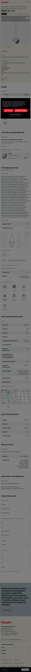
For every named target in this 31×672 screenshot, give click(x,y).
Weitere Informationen (14, 106)
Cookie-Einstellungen (15, 114)
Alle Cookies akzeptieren (21, 110)
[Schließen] (28, 99)
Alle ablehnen (8, 110)
